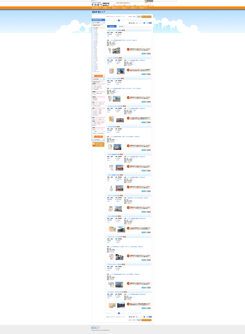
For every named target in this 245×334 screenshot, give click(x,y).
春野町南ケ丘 (96, 71)
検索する (98, 76)
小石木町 (95, 38)
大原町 (95, 32)
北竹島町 (95, 35)
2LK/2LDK (95, 112)
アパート (100, 85)
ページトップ (151, 323)
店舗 (94, 88)
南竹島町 (95, 58)
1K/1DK (100, 109)
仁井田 (95, 53)
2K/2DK (100, 111)
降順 (150, 23)
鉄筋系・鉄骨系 (99, 93)
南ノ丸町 (95, 60)
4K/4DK (100, 113)
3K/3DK (100, 112)
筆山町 (95, 56)
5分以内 (98, 122)
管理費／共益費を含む (97, 105)
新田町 (95, 43)
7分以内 (102, 122)
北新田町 (95, 33)
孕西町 (95, 55)
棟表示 (121, 26)
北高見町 (95, 34)
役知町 (95, 61)
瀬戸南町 (95, 67)
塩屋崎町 (95, 42)
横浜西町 (95, 69)
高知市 (95, 27)
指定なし (94, 125)
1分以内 (94, 122)
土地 (101, 88)
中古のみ (99, 133)
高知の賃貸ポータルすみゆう (95, 326)
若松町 (95, 65)
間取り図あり (95, 98)
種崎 (94, 47)
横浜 (94, 62)
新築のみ (94, 133)
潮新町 (95, 29)
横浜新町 (95, 66)
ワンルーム (95, 109)
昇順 (147, 23)
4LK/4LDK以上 (95, 115)
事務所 (98, 88)
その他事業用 (95, 89)
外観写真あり (95, 99)
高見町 (95, 44)
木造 (94, 93)
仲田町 (95, 51)
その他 (94, 94)
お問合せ (98, 144)
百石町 (95, 57)
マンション (95, 85)
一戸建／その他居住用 (97, 86)
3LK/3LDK (95, 113)
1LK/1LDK (95, 111)
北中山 (95, 37)
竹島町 (95, 46)
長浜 (94, 52)
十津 (94, 70)
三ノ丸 (95, 39)
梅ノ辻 (95, 30)
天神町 (95, 48)
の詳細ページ (143, 54)
